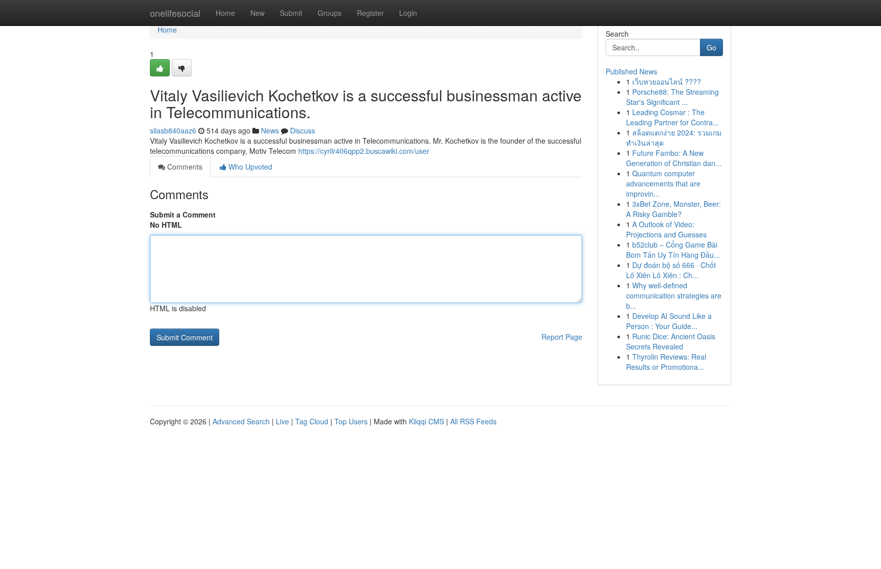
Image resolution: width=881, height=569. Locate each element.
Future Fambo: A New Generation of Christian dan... (673, 158)
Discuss (302, 130)
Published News (631, 71)
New (257, 13)
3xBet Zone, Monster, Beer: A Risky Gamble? (673, 209)
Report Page (561, 337)
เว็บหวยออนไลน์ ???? (666, 81)
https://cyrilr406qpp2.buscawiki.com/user (363, 151)
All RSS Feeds (473, 421)
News (270, 130)
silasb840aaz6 (173, 130)
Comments (183, 166)
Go (711, 47)
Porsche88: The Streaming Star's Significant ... (672, 97)
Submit (291, 13)
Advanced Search (241, 421)
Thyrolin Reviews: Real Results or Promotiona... (666, 361)
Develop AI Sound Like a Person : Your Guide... (669, 321)
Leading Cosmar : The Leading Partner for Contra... (672, 117)
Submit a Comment (183, 214)
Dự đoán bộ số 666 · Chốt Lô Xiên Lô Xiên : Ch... (671, 270)
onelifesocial (175, 12)
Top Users (351, 421)
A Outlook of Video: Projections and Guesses (666, 229)
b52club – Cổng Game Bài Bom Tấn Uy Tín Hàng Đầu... (673, 249)
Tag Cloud (311, 421)
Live (282, 421)
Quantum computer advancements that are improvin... (663, 183)
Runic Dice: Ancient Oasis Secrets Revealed (670, 341)
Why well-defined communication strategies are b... (673, 295)
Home (225, 13)
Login (408, 13)
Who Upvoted (249, 166)
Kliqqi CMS (426, 421)
